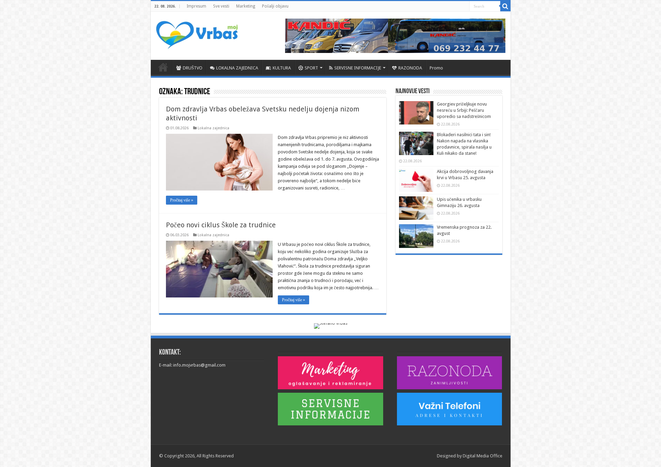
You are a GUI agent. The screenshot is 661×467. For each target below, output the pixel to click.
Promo (436, 67)
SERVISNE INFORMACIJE (357, 67)
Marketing (245, 6)
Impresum (196, 6)
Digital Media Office (482, 455)
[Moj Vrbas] (197, 32)
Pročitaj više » (181, 200)
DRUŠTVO (192, 67)
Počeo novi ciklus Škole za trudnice (221, 225)
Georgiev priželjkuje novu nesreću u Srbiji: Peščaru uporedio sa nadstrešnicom (464, 110)
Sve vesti (221, 6)
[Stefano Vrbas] (330, 325)
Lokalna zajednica (213, 128)
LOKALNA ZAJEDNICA (237, 67)
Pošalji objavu (275, 6)
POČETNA (163, 67)
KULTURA (282, 67)
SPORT (311, 67)
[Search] (505, 6)
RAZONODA (410, 67)
